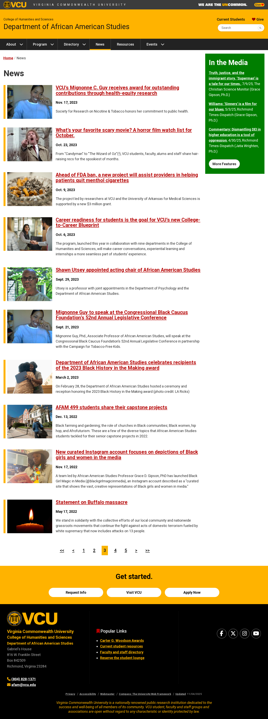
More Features (224, 164)
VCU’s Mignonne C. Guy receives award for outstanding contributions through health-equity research (117, 90)
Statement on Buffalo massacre (92, 502)
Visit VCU (134, 592)
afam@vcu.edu (23, 685)
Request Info (76, 592)
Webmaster (107, 693)
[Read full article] (28, 300)
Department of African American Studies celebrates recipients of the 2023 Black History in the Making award (126, 365)
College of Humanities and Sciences (28, 19)
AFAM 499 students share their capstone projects (111, 407)
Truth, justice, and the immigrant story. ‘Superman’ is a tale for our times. (233, 78)
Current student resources (121, 646)
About (11, 44)
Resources (125, 44)
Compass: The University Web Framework (145, 693)
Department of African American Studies (66, 27)
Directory (71, 44)
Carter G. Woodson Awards (122, 640)
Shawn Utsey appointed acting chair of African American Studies (128, 270)
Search (226, 28)
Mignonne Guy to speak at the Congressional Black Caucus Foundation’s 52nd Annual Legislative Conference (122, 315)
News (100, 44)
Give (258, 4)
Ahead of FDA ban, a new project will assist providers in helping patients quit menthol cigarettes (127, 177)
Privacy (70, 693)
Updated (180, 693)
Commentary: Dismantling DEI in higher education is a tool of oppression (235, 134)
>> (147, 550)
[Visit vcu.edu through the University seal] (44, 620)
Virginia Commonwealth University (80, 4)
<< (62, 550)
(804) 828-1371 (23, 679)
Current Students (231, 19)
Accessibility (87, 693)
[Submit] (260, 27)
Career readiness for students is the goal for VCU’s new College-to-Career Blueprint (128, 222)
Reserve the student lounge (122, 658)
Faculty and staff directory (121, 652)
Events (152, 44)
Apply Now (192, 592)
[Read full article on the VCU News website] (28, 117)
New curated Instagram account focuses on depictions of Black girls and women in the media (127, 454)
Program (40, 44)
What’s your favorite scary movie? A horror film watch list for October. (124, 132)
